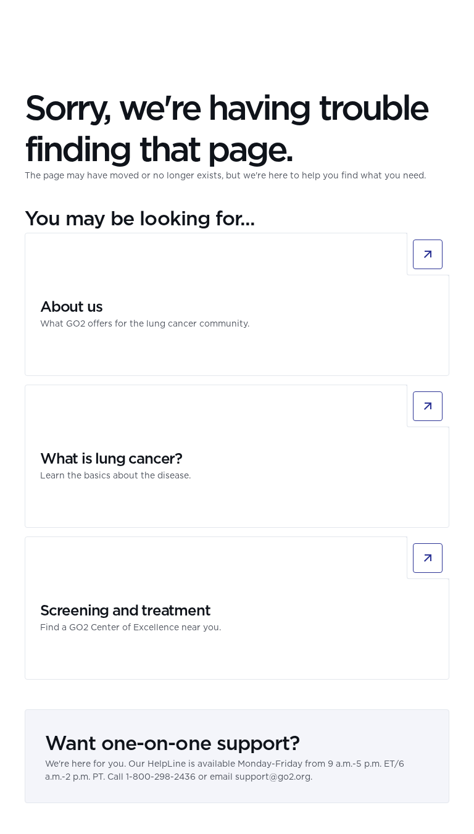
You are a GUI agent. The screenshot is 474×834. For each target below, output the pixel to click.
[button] (441, 21)
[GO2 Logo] (61, 21)
